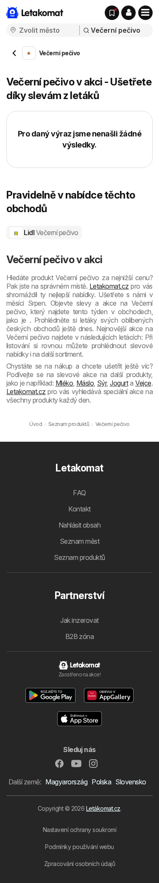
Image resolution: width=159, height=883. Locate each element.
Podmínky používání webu (79, 846)
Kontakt (79, 509)
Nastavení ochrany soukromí (80, 829)
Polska (101, 782)
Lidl (50, 232)
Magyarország (66, 782)
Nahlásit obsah (80, 525)
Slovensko (130, 782)
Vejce (143, 383)
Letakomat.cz (109, 286)
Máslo (85, 383)
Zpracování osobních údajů (79, 863)
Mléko (64, 383)
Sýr (101, 383)
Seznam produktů (79, 557)
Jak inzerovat (79, 620)
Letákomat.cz (103, 808)
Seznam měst (79, 541)
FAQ (79, 492)
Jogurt (119, 383)
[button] (128, 13)
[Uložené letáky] (112, 13)
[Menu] (145, 13)
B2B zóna (79, 636)
